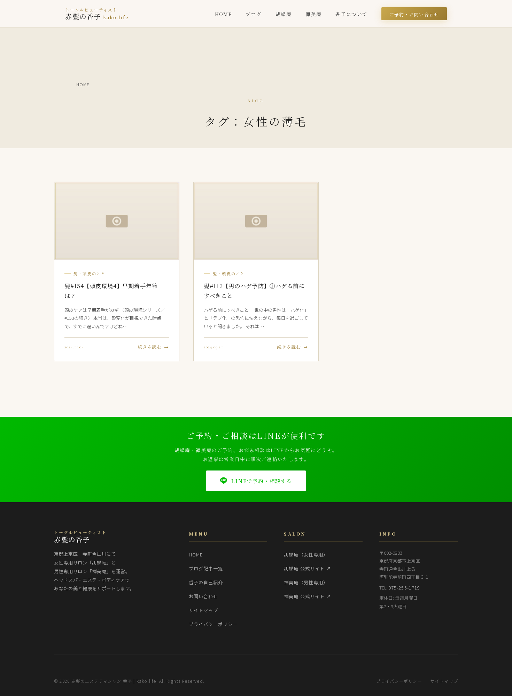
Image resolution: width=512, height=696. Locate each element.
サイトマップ (203, 610)
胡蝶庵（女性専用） (306, 554)
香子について (351, 13)
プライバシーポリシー (213, 624)
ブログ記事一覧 (206, 568)
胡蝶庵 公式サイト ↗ (307, 568)
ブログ (254, 13)
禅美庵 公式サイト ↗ (307, 596)
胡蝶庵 (284, 13)
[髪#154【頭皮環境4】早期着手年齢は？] (116, 221)
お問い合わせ (203, 596)
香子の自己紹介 (206, 582)
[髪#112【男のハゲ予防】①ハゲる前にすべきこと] (256, 221)
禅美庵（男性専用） (306, 582)
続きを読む (150, 347)
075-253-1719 (404, 587)
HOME (223, 13)
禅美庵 (313, 13)
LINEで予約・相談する (261, 480)
